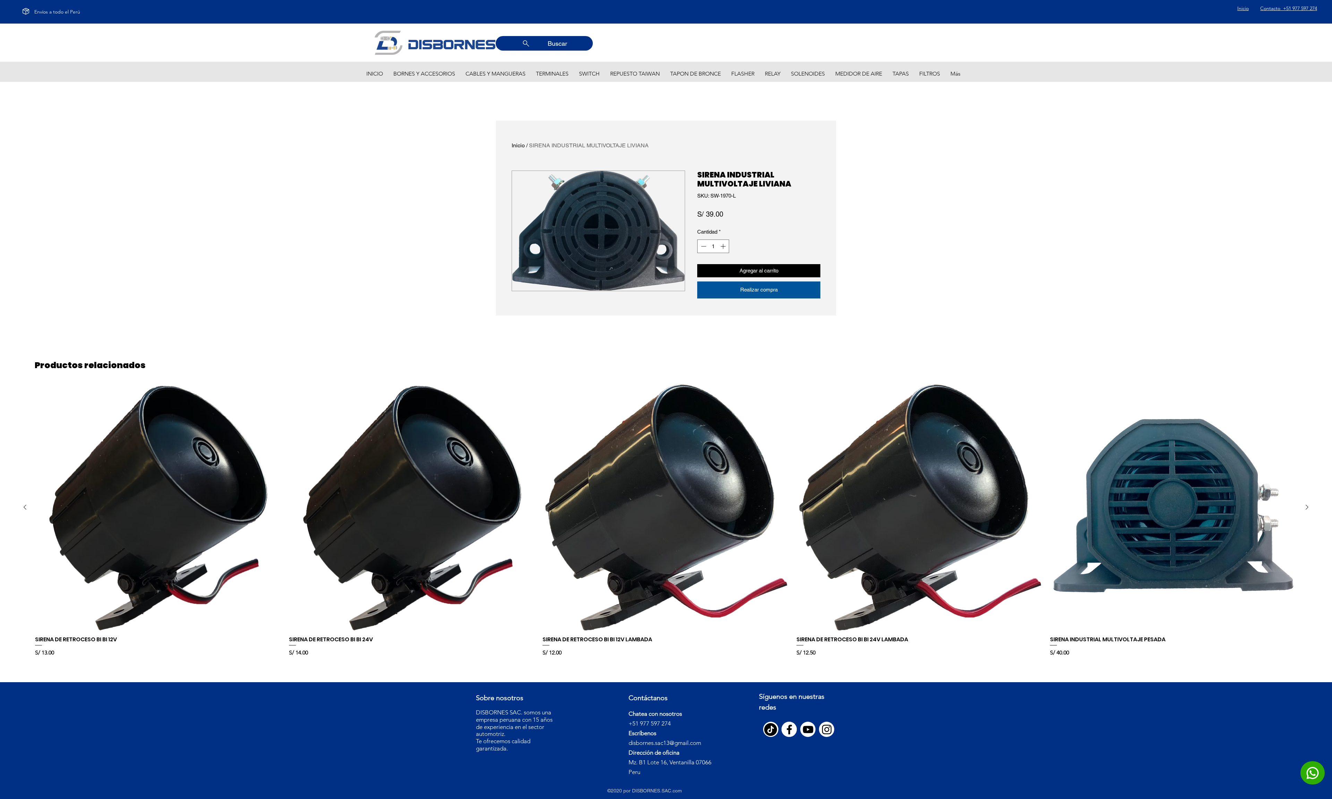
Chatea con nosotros (655, 713)
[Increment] (723, 246)
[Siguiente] (1307, 507)
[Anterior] (25, 507)
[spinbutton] (713, 246)
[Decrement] (703, 246)
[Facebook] (789, 729)
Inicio (518, 145)
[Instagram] (826, 729)
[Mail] (1312, 772)
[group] (666, 520)
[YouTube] (808, 729)
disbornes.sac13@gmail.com (665, 742)
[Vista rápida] (158, 507)
